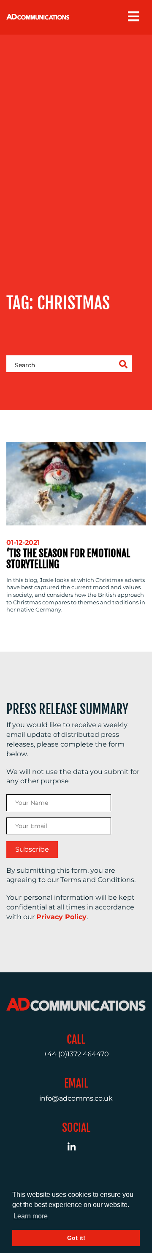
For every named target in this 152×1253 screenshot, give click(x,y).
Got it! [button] (76, 1237)
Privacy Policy (61, 917)
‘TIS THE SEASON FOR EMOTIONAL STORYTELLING (68, 559)
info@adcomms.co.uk (76, 1098)
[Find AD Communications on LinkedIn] (76, 1148)
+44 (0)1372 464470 (76, 1054)
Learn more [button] (31, 1216)
